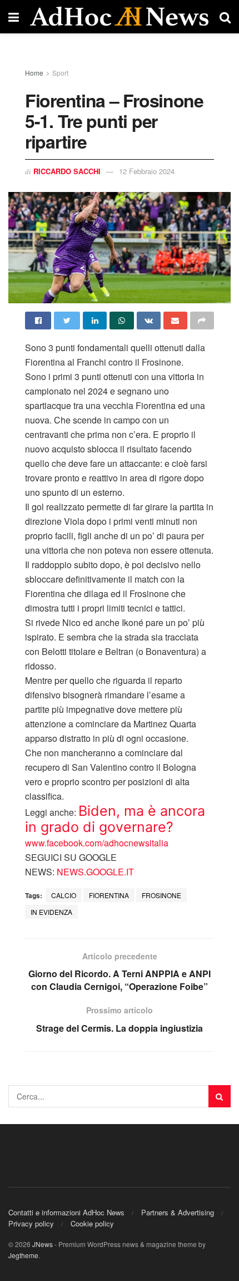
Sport (60, 72)
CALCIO (63, 895)
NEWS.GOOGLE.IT (95, 871)
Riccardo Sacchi (67, 171)
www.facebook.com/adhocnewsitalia (96, 842)
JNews (42, 1244)
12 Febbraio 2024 (147, 171)
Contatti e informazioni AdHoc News (66, 1212)
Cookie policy (92, 1223)
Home (34, 72)
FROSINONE (161, 895)
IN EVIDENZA (51, 912)
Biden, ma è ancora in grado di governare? (115, 818)
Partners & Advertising (177, 1212)
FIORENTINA (109, 895)
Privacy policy (31, 1223)
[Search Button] (219, 1096)
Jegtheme (23, 1255)
